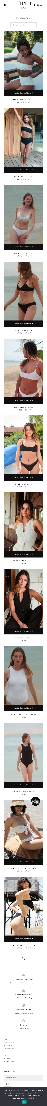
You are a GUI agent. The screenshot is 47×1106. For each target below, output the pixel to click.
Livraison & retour (9, 1048)
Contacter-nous (9, 1042)
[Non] (43, 1096)
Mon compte (8, 1045)
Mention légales (9, 1061)
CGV (5, 1064)
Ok (24, 1102)
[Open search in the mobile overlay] (23, 957)
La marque (7, 1058)
